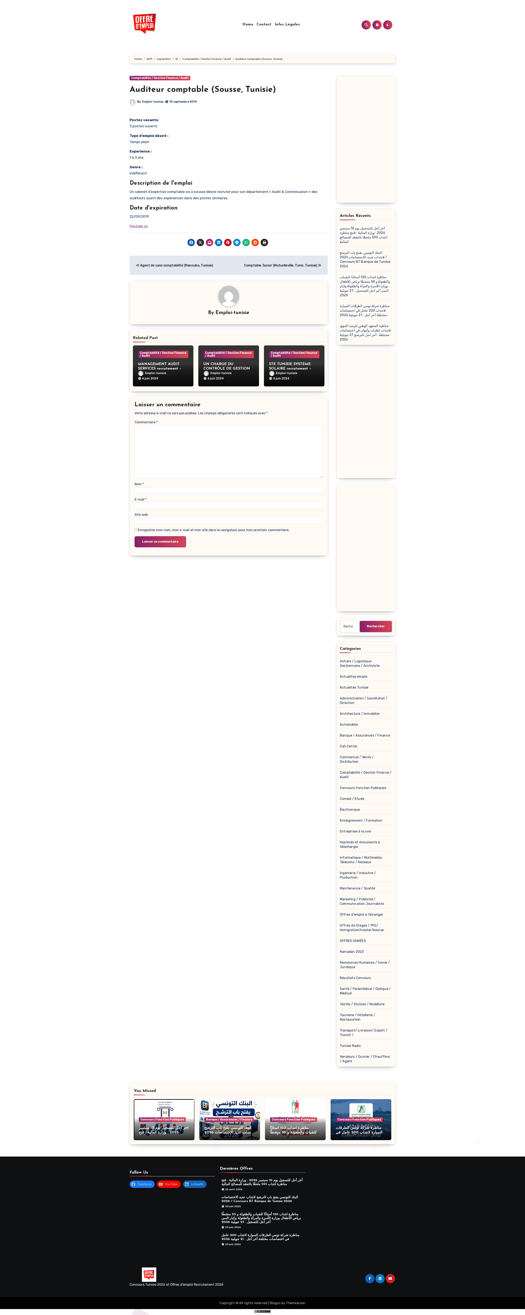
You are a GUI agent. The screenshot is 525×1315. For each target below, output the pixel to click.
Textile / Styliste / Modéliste (362, 1004)
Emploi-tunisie (152, 102)
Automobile (349, 724)
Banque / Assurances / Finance (365, 735)
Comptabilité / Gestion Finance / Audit (160, 78)
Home (247, 24)
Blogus (275, 1303)
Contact (264, 24)
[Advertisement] (366, 140)
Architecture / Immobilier (360, 714)
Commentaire (146, 422)
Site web (141, 515)
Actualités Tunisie (354, 687)
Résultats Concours (355, 978)
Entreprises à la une (355, 831)
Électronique (350, 810)
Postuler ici (139, 226)
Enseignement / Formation (361, 820)
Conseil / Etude (352, 799)
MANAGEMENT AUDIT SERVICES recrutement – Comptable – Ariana (159, 368)
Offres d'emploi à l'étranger (361, 915)
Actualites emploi (353, 677)
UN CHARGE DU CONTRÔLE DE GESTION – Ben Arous (228, 368)
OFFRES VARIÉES (353, 941)
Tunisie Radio (350, 1046)
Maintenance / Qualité (357, 888)
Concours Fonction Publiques (363, 788)
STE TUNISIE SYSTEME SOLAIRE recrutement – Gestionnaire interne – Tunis (293, 368)
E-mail (141, 499)
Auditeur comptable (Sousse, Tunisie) (203, 90)
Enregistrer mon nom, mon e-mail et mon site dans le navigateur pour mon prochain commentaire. (213, 530)
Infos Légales (287, 24)
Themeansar (295, 1303)
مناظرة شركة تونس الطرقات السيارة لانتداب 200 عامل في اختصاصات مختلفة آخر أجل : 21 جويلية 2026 (364, 310)
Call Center (348, 746)
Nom (139, 484)
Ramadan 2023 (352, 952)
